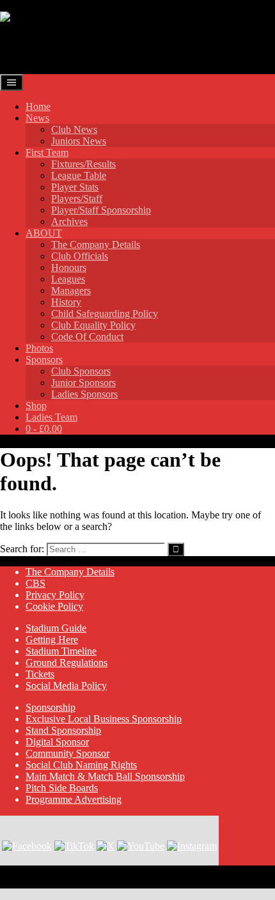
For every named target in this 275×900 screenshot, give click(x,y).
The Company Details (95, 244)
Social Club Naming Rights (81, 764)
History (66, 302)
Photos (39, 348)
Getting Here (52, 639)
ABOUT (44, 233)
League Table (78, 175)
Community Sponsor (67, 753)
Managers (71, 290)
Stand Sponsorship (63, 730)
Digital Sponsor (57, 741)
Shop (36, 405)
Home (38, 106)
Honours (68, 267)
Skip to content (30, 5)
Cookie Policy (54, 606)
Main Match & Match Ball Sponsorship (105, 776)
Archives (69, 221)
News (37, 117)
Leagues (68, 279)
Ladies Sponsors (84, 394)
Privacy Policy (55, 594)
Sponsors (44, 359)
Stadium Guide (56, 628)
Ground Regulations (66, 662)
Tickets (40, 674)
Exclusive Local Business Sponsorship (104, 718)
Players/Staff (76, 198)
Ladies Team (51, 417)
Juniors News (78, 141)
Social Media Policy (66, 685)
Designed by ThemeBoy (49, 882)
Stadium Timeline (61, 651)
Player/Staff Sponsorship (101, 210)
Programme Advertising (74, 799)
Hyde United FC (72, 47)
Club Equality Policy (93, 325)
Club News (74, 129)
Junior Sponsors (83, 382)
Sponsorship (50, 707)
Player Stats (74, 187)
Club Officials (79, 256)
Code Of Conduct (87, 336)
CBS (35, 583)
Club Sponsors (81, 371)
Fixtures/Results (83, 164)
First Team (47, 152)
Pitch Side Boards (62, 787)
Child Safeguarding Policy (104, 313)
